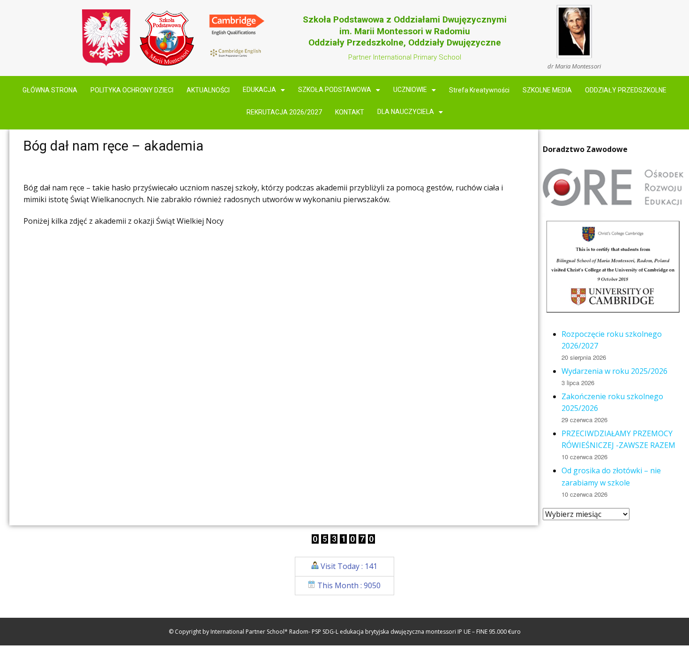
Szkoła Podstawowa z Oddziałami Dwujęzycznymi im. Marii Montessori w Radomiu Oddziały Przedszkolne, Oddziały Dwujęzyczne (405, 31)
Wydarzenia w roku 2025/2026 (614, 371)
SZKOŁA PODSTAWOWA (334, 90)
